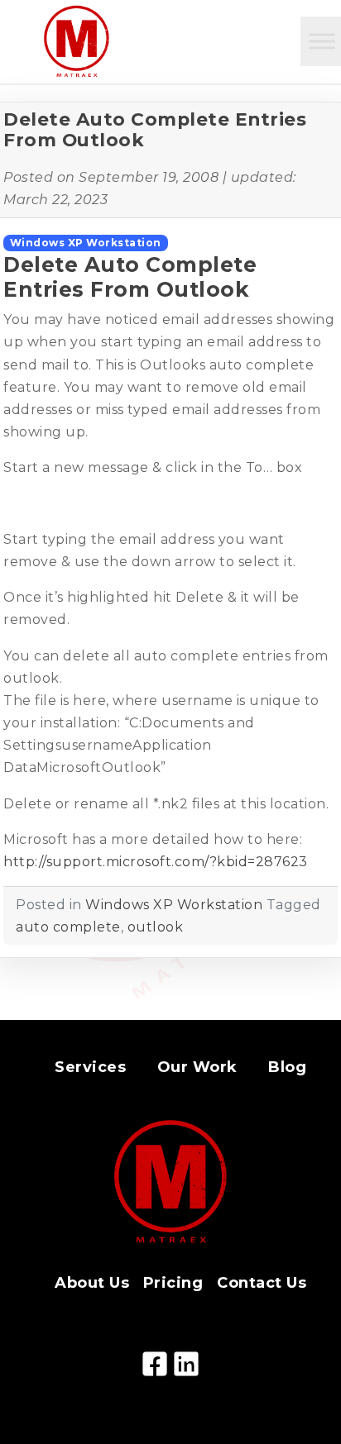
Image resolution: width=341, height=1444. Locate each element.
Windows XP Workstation (85, 242)
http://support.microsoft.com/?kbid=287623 (155, 862)
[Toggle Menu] (322, 41)
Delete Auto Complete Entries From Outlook (154, 129)
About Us (92, 1283)
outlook (155, 927)
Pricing (173, 1283)
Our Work (197, 1067)
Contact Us (261, 1283)
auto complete (68, 927)
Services (90, 1067)
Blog (287, 1067)
